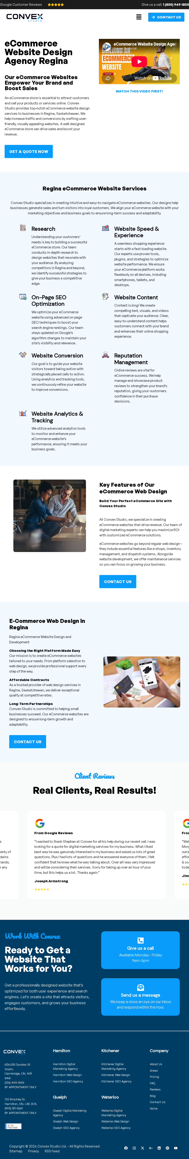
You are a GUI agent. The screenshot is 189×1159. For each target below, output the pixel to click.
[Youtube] (175, 1148)
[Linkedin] (159, 1148)
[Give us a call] (140, 940)
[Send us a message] (140, 987)
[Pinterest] (167, 1148)
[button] (139, 17)
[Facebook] (126, 1148)
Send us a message (140, 995)
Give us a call (140, 948)
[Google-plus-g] (151, 1148)
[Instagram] (134, 1148)
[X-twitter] (142, 1148)
